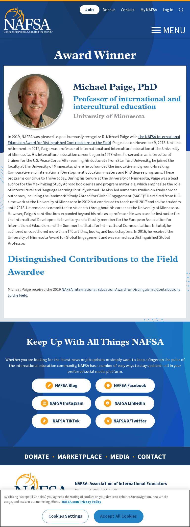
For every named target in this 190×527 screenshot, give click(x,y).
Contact (128, 9)
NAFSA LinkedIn (130, 403)
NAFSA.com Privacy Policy (81, 502)
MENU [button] (174, 30)
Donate (109, 9)
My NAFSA (149, 9)
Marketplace (79, 456)
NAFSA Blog (66, 385)
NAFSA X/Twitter (130, 421)
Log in (168, 9)
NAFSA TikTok (66, 421)
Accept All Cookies (118, 516)
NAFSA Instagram (66, 403)
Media (119, 456)
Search (181, 10)
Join (89, 10)
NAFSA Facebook (130, 385)
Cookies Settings (65, 516)
